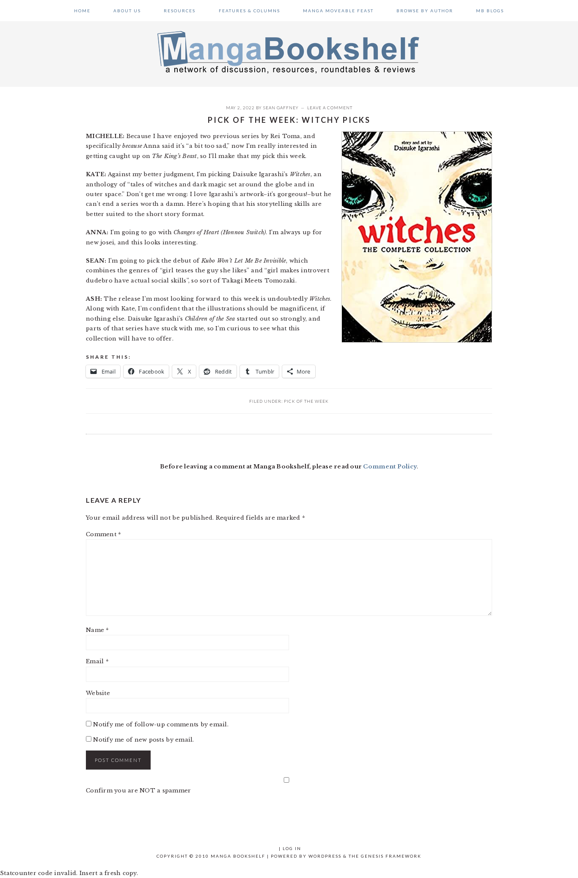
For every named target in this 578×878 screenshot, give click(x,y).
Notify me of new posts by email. (143, 739)
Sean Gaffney (281, 107)
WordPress (324, 856)
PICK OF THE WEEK (306, 401)
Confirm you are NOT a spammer (138, 790)
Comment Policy (390, 466)
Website (98, 693)
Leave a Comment (329, 107)
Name (97, 630)
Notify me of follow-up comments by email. (160, 724)
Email (97, 661)
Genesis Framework (391, 856)
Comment (103, 534)
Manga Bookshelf (289, 52)
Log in (292, 848)
